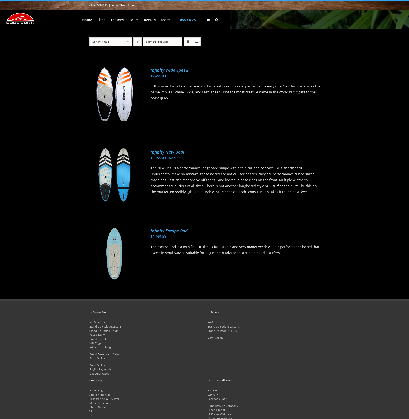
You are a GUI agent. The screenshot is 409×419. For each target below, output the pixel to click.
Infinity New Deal (167, 152)
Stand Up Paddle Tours (103, 331)
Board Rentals (98, 339)
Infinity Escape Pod (169, 231)
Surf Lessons (97, 322)
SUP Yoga (95, 343)
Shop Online (97, 358)
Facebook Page (217, 399)
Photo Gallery (98, 407)
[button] (216, 19)
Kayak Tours (97, 335)
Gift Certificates (99, 374)
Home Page (96, 390)
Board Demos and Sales (104, 354)
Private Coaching (100, 347)
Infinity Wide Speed (169, 70)
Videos (93, 411)
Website (213, 395)
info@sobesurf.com (123, 5)
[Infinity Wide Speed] (114, 94)
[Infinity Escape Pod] (114, 253)
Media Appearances (101, 403)
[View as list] (196, 42)
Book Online (97, 365)
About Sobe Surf (99, 395)
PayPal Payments (100, 369)
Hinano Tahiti (216, 410)
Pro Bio (212, 390)
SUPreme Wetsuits (219, 414)
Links (92, 415)
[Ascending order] (137, 41)
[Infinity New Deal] (114, 174)
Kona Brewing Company (223, 406)
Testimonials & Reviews (104, 399)
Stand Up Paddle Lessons (105, 326)
